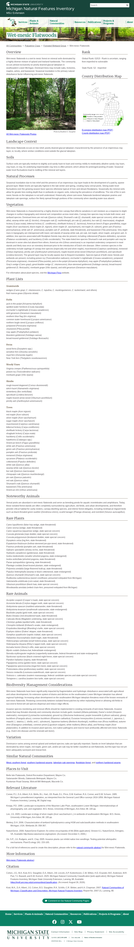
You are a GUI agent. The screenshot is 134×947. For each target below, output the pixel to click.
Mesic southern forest (16, 762)
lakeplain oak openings (64, 762)
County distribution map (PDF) (96, 133)
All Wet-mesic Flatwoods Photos (21, 134)
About (130, 22)
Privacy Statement (95, 932)
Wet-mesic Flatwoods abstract (20, 860)
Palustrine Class (32, 46)
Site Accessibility (116, 932)
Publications (94, 22)
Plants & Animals (34, 22)
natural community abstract (88, 847)
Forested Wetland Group (54, 46)
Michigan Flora (54, 273)
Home (8, 914)
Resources (80, 22)
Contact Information (60, 932)
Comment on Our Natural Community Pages (68, 901)
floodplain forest (83, 762)
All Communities (14, 46)
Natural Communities (57, 22)
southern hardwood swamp (39, 762)
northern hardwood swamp (108, 762)
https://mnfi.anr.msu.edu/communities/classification (33, 882)
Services (22, 22)
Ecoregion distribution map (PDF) (97, 130)
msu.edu (77, 937)
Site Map (78, 932)
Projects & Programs (108, 22)
